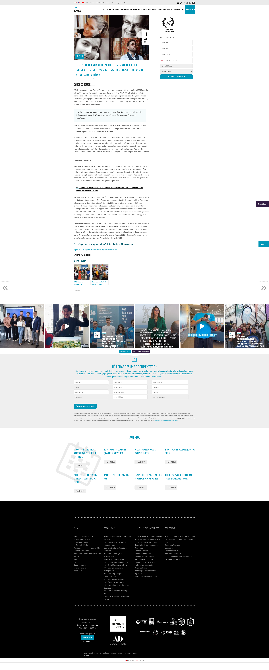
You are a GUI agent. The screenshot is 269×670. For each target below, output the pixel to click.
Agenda (119, 3)
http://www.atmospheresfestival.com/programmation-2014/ (95, 250)
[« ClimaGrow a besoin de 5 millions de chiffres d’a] (22, 326)
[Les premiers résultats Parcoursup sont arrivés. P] (157, 326)
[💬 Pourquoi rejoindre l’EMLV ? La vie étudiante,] (202, 326)
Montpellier (94, 625)
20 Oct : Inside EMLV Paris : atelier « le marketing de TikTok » (85, 478)
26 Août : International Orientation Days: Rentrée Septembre (85, 453)
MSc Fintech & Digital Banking (115, 591)
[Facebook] (184, 3)
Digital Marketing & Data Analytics (147, 539)
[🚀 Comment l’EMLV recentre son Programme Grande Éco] (112, 326)
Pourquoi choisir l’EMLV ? (83, 536)
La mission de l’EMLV (82, 542)
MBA (106, 594)
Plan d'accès (127, 653)
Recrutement (87, 641)
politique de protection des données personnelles (166, 420)
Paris (79, 625)
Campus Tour (87, 637)
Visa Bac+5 (78, 571)
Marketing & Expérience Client (145, 576)
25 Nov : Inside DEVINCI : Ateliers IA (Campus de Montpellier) (148, 476)
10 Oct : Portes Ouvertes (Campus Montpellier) (115, 451)
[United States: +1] (162, 60)
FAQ (75, 562)
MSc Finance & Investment (114, 582)
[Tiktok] (181, 3)
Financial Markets (141, 551)
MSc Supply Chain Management (116, 562)
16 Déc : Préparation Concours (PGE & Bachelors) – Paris (178, 476)
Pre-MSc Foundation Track (114, 559)
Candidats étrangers (172, 545)
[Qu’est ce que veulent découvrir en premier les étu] (67, 326)
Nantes (85, 625)
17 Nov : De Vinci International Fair (117, 476)
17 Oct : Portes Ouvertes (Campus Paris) (180, 451)
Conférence (94, 79)
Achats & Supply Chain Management (148, 536)
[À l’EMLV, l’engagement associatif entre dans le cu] (247, 326)
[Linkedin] (190, 3)
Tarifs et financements (173, 554)
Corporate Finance (141, 568)
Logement (168, 548)
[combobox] (130, 382)
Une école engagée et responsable (87, 548)
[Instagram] (178, 3)
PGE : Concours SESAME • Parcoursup (98, 3)
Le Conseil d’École (81, 545)
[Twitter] (187, 3)
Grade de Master (80, 565)
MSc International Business (114, 579)
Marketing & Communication (145, 571)
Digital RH (138, 574)
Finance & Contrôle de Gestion (146, 542)
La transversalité (80, 568)
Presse (126, 3)
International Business (142, 554)
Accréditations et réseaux (83, 551)
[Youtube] (193, 3)
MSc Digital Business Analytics (115, 565)
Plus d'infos (80, 465)
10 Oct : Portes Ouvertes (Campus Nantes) (145, 451)
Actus (114, 3)
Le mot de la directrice (82, 539)
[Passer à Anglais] (79, 2)
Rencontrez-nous (171, 551)
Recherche (79, 56)
